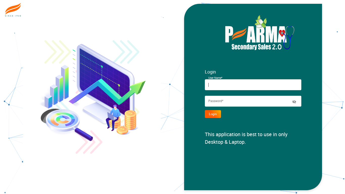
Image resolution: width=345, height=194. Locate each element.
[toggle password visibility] (294, 102)
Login (213, 114)
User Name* (215, 78)
